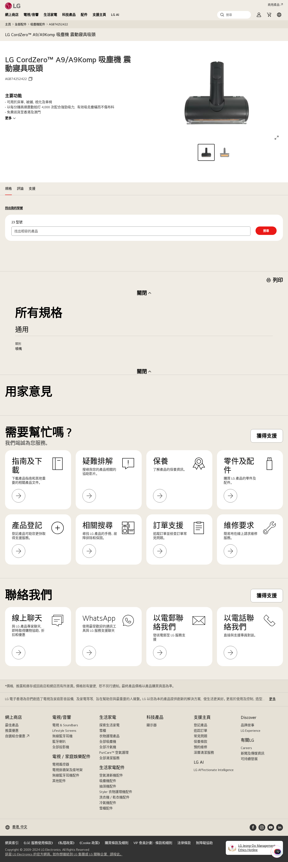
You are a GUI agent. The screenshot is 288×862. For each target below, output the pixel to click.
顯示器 (152, 725)
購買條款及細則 (116, 843)
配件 (84, 15)
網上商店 (12, 15)
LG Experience (250, 731)
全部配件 (21, 24)
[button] (234, 15)
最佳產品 (12, 725)
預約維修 (200, 747)
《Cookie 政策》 (89, 843)
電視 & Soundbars (65, 725)
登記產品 (200, 725)
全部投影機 (60, 747)
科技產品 (69, 15)
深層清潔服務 (204, 753)
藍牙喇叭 (59, 742)
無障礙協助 (204, 843)
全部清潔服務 (109, 758)
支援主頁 (99, 15)
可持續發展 (249, 759)
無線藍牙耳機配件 (65, 775)
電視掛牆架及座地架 (67, 770)
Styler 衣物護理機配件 (115, 792)
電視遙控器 (60, 764)
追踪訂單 (200, 731)
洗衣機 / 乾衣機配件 (114, 797)
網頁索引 (12, 843)
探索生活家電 (109, 725)
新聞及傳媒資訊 (252, 753)
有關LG (247, 740)
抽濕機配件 (107, 786)
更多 (8, 118)
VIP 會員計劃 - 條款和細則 (152, 843)
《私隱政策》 (66, 843)
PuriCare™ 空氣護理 (114, 753)
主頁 (8, 24)
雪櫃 (102, 731)
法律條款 (184, 843)
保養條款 (200, 742)
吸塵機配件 (37, 24)
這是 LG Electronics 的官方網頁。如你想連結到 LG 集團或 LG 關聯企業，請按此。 (63, 854)
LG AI (115, 15)
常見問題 (200, 736)
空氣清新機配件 (111, 775)
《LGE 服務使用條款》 (38, 843)
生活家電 (50, 15)
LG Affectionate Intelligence (214, 770)
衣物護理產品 (109, 736)
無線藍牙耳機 (62, 736)
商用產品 (274, 4)
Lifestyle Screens (64, 731)
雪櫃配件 (106, 808)
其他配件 (59, 781)
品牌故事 (247, 725)
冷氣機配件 (107, 803)
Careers (246, 748)
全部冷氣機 (107, 747)
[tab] (8, 188)
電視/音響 (31, 15)
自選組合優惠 (15, 736)
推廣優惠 (12, 731)
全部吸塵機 (107, 742)
